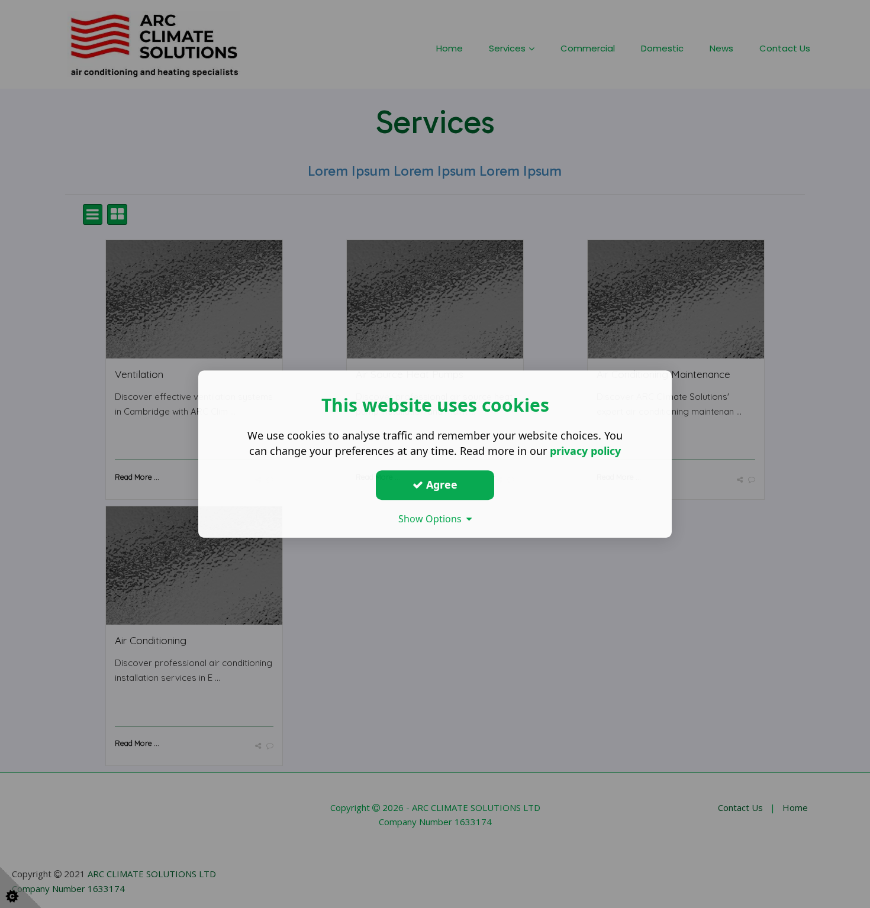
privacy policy (585, 451)
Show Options (432, 518)
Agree (440, 484)
